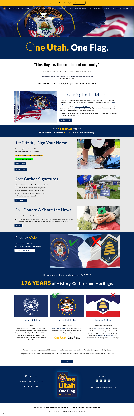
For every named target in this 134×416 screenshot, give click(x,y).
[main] (67, 48)
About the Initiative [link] (38, 8)
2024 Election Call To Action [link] (56, 8)
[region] (67, 3)
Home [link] (27, 8)
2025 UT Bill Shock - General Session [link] (99, 8)
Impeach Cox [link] (116, 8)
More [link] (125, 8)
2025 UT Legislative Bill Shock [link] (76, 8)
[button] (132, 8)
